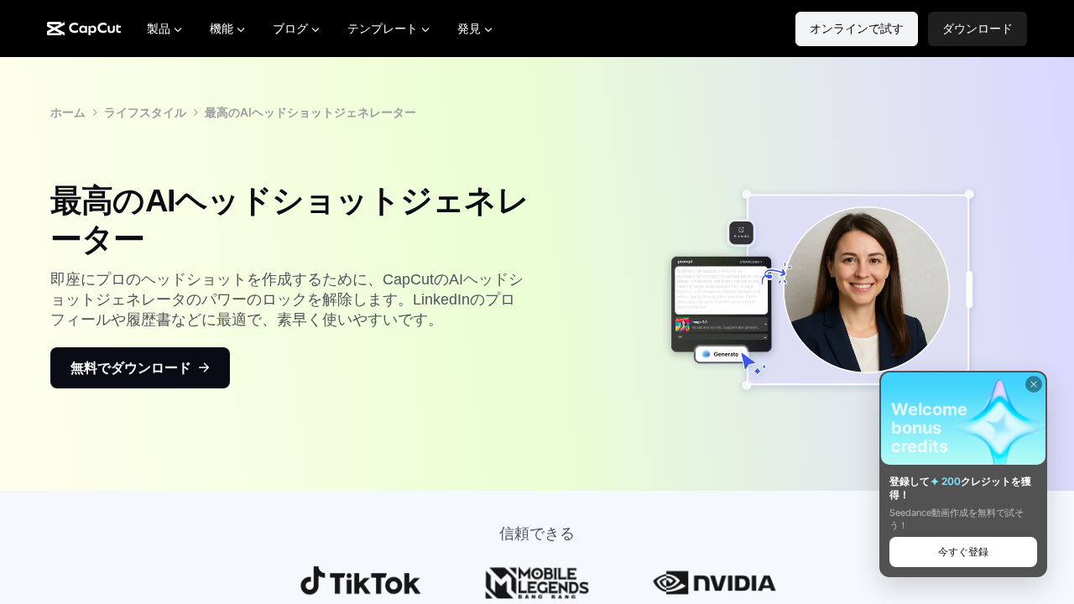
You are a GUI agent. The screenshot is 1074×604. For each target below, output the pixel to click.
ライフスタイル (145, 112)
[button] (977, 29)
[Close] (1033, 384)
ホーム (68, 112)
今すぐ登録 (963, 551)
